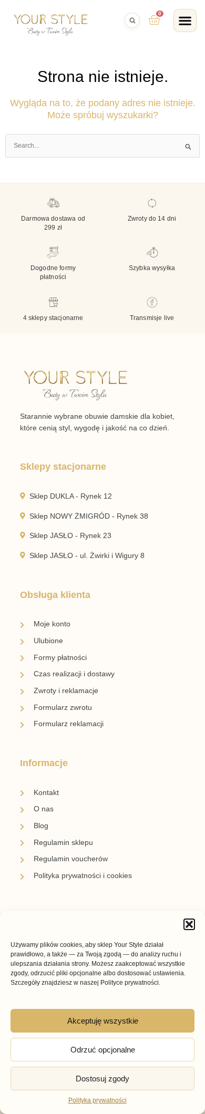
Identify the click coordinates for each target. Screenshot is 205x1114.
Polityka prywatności (97, 1100)
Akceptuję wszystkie (102, 1020)
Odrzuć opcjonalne (102, 1049)
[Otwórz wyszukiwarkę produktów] (132, 20)
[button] (189, 924)
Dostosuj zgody (102, 1078)
